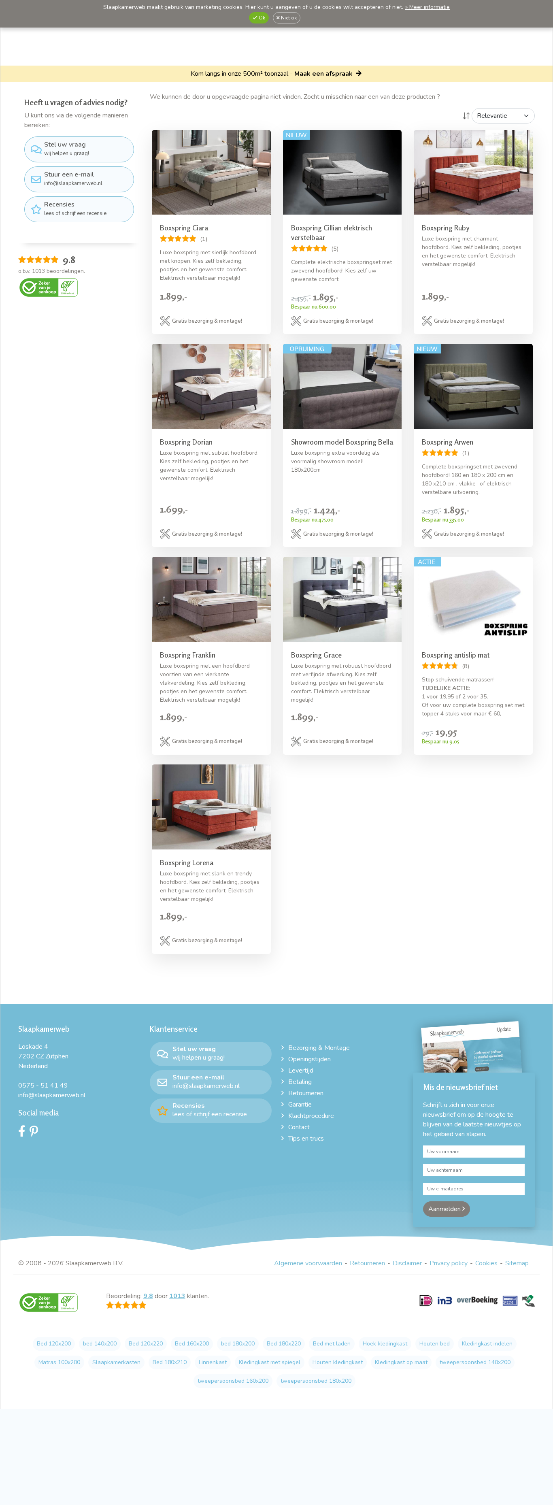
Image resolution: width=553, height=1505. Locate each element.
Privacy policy (449, 1263)
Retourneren (305, 1093)
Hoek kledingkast (385, 1343)
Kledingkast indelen (487, 1343)
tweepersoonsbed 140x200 (475, 1362)
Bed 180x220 (284, 1343)
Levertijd (300, 1070)
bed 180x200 (238, 1343)
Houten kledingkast (338, 1362)
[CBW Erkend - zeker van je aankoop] (48, 287)
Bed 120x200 (54, 1343)
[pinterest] (36, 1133)
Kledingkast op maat (401, 1362)
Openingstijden (309, 1059)
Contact (299, 1127)
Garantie (300, 1104)
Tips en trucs (306, 1138)
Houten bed (434, 1343)
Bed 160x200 (192, 1343)
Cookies (486, 1263)
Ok (261, 18)
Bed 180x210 (170, 1362)
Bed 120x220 (146, 1343)
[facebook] (24, 1133)
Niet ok (288, 18)
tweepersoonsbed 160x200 (233, 1381)
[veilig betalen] (477, 1305)
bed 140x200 (100, 1343)
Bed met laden (332, 1343)
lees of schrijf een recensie (75, 208)
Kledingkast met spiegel (269, 1362)
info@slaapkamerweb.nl (73, 178)
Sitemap (517, 1263)
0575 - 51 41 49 (43, 1085)
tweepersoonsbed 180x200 (316, 1381)
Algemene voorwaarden (308, 1263)
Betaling (300, 1081)
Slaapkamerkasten (116, 1362)
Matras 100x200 (59, 1362)
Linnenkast (213, 1362)
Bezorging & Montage (319, 1047)
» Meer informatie (427, 7)
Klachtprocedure (311, 1115)
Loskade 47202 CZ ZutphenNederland (43, 1056)
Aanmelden (445, 1209)
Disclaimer (407, 1263)
